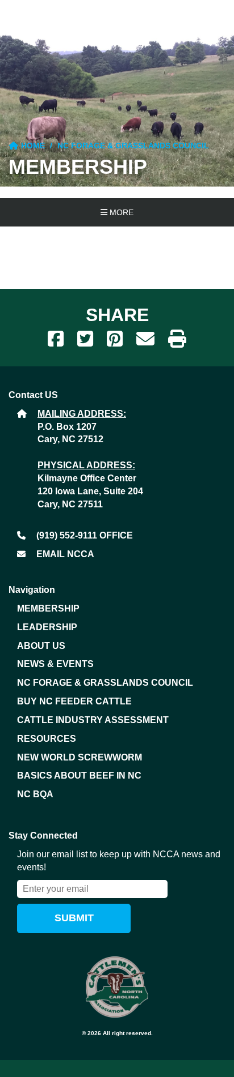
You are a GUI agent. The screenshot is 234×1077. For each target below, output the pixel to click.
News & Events (55, 664)
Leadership (47, 627)
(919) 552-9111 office (84, 535)
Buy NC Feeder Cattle (74, 701)
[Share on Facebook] (56, 339)
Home (32, 145)
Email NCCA (65, 554)
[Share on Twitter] (85, 339)
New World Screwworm (79, 757)
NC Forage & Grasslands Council (133, 145)
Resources (46, 738)
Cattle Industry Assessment (93, 720)
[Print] (177, 339)
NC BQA (35, 794)
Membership (48, 608)
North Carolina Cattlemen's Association (117, 987)
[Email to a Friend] (145, 339)
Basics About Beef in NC (79, 775)
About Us (41, 646)
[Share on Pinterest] (115, 339)
